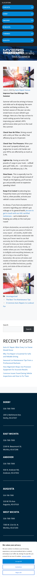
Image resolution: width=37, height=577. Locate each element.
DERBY (6, 402)
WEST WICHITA (11, 512)
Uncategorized (11, 296)
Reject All (18, 572)
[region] (18, 559)
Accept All (18, 561)
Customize (18, 567)
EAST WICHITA (10, 433)
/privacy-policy (26, 556)
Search (5, 325)
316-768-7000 (9, 408)
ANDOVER (8, 457)
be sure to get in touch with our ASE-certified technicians (18, 213)
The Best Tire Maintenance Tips (18, 299)
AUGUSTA (8, 488)
